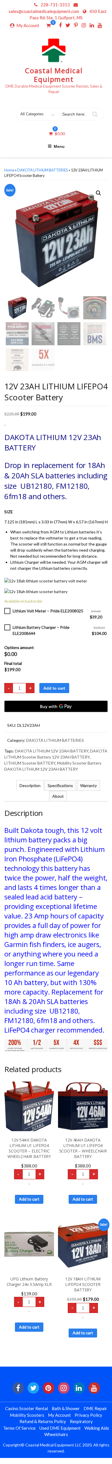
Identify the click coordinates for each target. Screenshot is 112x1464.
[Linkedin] (92, 25)
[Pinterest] (76, 25)
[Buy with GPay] (56, 706)
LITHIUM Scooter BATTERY (29, 763)
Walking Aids (96, 1428)
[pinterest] (48, 1388)
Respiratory (81, 1421)
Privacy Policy (88, 1415)
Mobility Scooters (27, 1415)
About (58, 796)
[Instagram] (84, 25)
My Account (27, 25)
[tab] (30, 785)
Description (30, 785)
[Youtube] (100, 25)
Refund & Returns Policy (43, 1421)
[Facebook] (60, 25)
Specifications (60, 785)
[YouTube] (94, 1388)
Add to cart (54, 688)
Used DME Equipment (60, 1428)
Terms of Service (19, 1428)
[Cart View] (48, 26)
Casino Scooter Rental (26, 1408)
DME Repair (95, 1408)
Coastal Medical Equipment (54, 75)
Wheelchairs (56, 1434)
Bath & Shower (66, 1408)
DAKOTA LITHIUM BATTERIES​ (42, 170)
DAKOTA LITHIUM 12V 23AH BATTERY (51, 750)
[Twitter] (67, 25)
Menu (59, 146)
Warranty (88, 785)
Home (9, 170)
